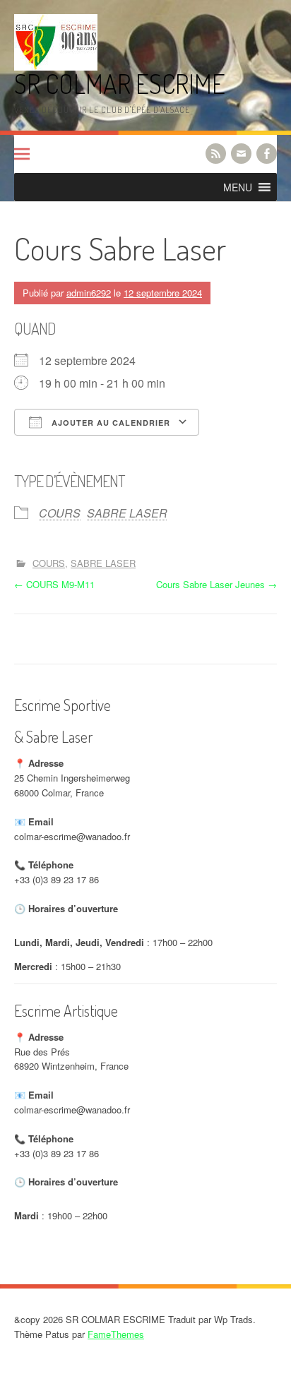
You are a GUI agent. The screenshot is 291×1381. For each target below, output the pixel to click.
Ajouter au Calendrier (109, 422)
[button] (237, 187)
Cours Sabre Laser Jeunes (216, 584)
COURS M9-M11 (54, 584)
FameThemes (116, 1334)
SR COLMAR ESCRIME (119, 83)
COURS (60, 513)
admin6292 (88, 292)
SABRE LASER (127, 513)
